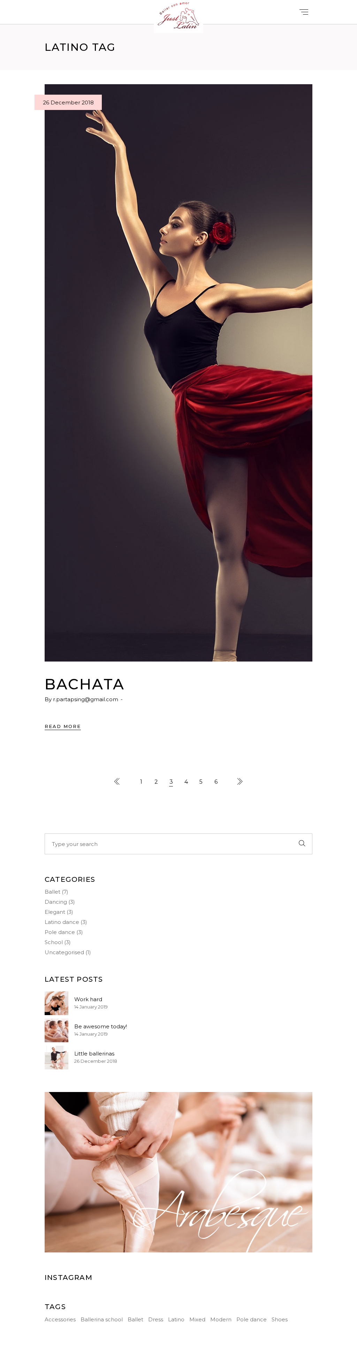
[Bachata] (178, 373)
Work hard (88, 999)
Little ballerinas (94, 1053)
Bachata (85, 684)
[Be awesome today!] (56, 1030)
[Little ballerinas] (56, 1057)
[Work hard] (56, 1003)
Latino (176, 1319)
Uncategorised (64, 952)
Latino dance (62, 922)
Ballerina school (102, 1319)
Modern (220, 1319)
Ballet (52, 891)
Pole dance (60, 932)
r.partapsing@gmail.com (85, 699)
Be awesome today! (100, 1026)
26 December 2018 (68, 102)
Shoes (280, 1319)
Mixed (197, 1319)
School (54, 942)
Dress (155, 1319)
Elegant (55, 912)
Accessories (60, 1319)
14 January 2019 (91, 1007)
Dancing (56, 902)
